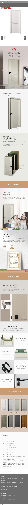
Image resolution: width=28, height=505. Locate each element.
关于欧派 (9, 486)
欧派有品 (9, 491)
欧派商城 (3, 482)
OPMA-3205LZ (4, 5)
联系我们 (3, 476)
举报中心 (9, 482)
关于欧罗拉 (14, 486)
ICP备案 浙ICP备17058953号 (8, 497)
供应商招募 (14, 478)
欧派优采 (22, 491)
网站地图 (14, 482)
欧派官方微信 (4, 495)
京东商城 (3, 491)
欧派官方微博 (12, 495)
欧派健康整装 (15, 491)
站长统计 (1, 504)
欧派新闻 (3, 486)
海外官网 (21, 482)
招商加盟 (9, 478)
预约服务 (3, 478)
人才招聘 (21, 478)
